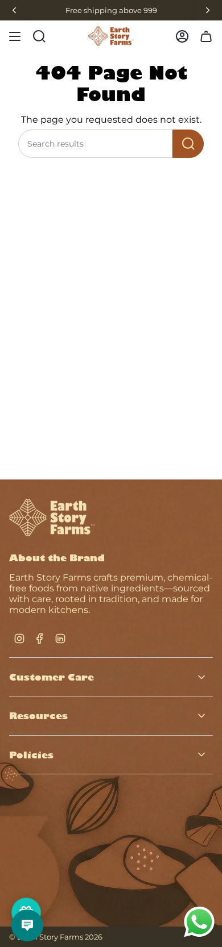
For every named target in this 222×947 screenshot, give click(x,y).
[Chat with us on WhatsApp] (199, 936)
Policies (31, 754)
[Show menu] (14, 36)
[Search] (188, 144)
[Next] (208, 10)
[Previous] (14, 10)
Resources (38, 715)
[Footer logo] (51, 517)
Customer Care (51, 676)
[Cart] (206, 36)
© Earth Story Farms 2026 (55, 936)
